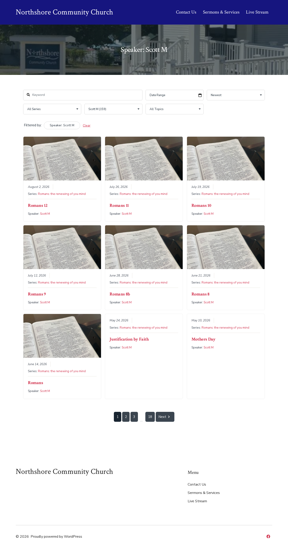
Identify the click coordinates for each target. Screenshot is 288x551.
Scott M (45, 214)
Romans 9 (37, 294)
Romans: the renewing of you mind (62, 194)
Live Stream (257, 12)
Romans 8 (200, 294)
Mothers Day (203, 339)
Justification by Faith (129, 339)
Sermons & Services (221, 12)
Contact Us (186, 12)
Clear (86, 125)
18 (150, 417)
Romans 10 (201, 205)
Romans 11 (119, 205)
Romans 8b (120, 294)
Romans (35, 383)
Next (162, 417)
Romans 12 (37, 205)
